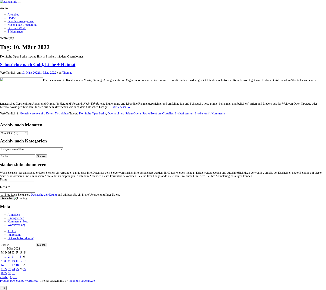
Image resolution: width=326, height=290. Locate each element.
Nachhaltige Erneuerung (22, 24)
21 (2, 269)
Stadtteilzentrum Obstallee (157, 113)
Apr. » (13, 277)
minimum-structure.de (82, 280)
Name (3, 179)
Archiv (12, 231)
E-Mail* (5, 186)
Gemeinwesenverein (32, 113)
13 (24, 260)
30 (9, 273)
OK (3, 288)
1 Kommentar (217, 113)
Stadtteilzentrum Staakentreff (192, 113)
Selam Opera (133, 113)
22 (5, 269)
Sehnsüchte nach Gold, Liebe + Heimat (37, 64)
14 (2, 265)
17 (13, 265)
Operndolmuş (116, 113)
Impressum (14, 234)
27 (24, 269)
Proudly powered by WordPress (19, 280)
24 (13, 269)
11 (17, 260)
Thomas (67, 72)
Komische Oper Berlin (92, 113)
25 (17, 269)
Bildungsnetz (15, 31)
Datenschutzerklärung (44, 194)
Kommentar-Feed (18, 221)
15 (5, 265)
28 (2, 273)
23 (9, 269)
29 (5, 273)
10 (13, 260)
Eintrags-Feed (16, 218)
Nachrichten (62, 113)
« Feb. (4, 277)
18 (17, 265)
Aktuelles (13, 14)
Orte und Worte (17, 28)
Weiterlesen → (121, 107)
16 (9, 265)
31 (13, 273)
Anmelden (14, 214)
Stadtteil (12, 17)
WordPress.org (16, 224)
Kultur (49, 113)
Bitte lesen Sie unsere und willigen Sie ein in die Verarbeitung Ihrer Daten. (62, 194)
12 (20, 260)
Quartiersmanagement (21, 21)
